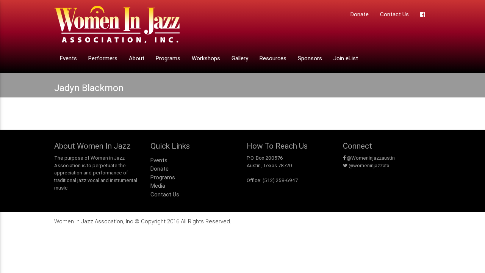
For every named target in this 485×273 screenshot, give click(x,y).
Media (157, 185)
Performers (102, 58)
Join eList (345, 58)
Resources (273, 58)
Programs (168, 58)
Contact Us (394, 14)
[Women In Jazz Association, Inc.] (117, 26)
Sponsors (310, 58)
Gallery (240, 58)
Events (68, 58)
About (136, 58)
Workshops (206, 58)
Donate (359, 14)
